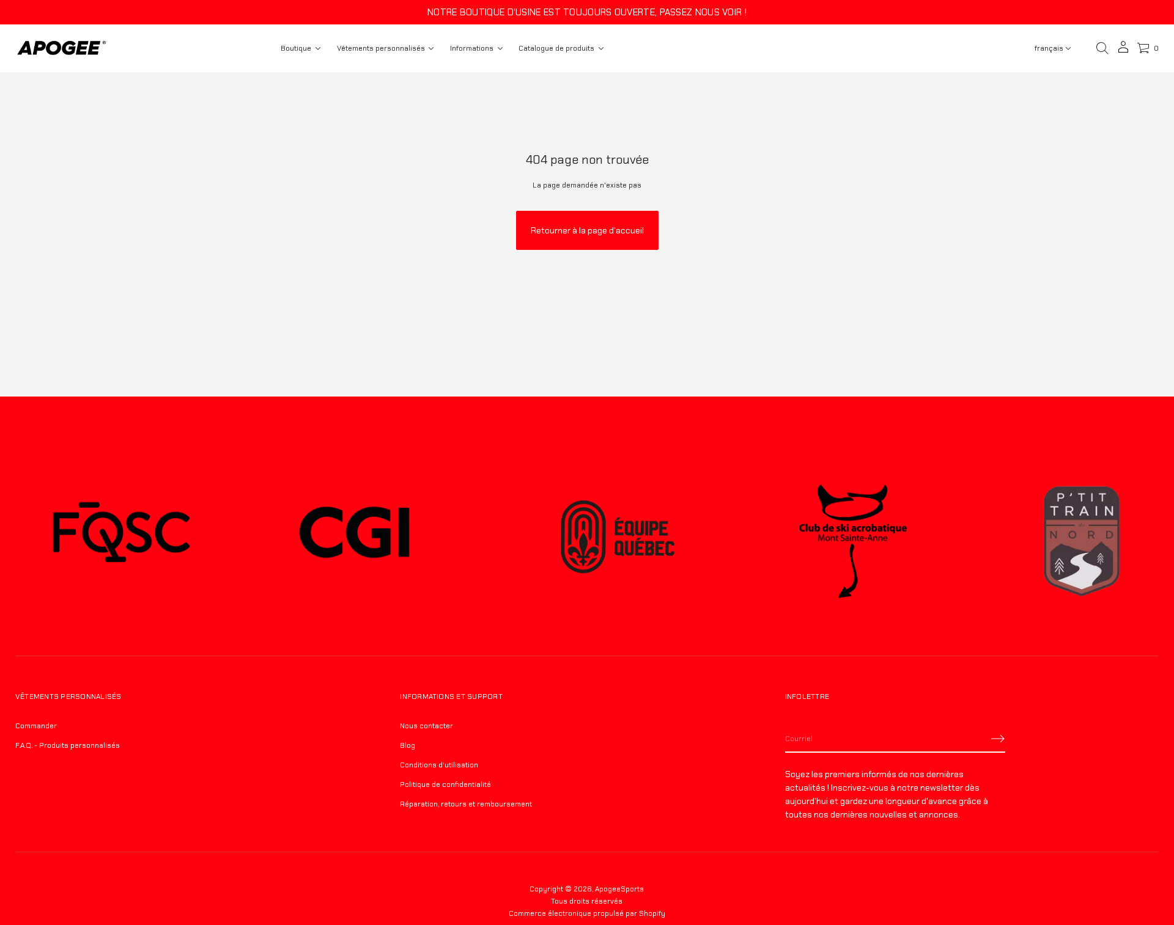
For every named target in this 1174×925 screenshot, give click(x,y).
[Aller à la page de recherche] (1102, 48)
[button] (1102, 48)
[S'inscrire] (998, 738)
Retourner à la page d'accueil (587, 230)
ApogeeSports (619, 889)
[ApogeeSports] (61, 48)
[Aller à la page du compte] (1123, 51)
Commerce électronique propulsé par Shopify (587, 913)
